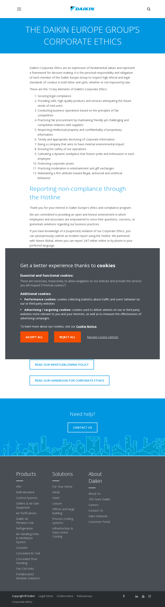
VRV (18, 486)
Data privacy (84, 596)
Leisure (57, 503)
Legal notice (46, 596)
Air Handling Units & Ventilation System (27, 538)
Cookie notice (65, 596)
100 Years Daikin (99, 499)
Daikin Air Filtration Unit (25, 521)
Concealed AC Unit (28, 553)
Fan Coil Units (25, 568)
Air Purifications (26, 513)
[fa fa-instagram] (149, 596)
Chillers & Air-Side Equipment (27, 505)
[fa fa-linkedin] (137, 596)
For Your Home (62, 486)
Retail (56, 492)
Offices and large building (63, 511)
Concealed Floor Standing (26, 561)
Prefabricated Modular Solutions (28, 576)
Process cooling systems (62, 521)
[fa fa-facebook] (124, 596)
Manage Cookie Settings (102, 337)
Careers (94, 505)
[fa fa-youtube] (143, 596)
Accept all (34, 337)
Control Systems (27, 498)
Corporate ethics (22, 602)
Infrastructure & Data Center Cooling (62, 532)
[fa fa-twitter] (130, 596)
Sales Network (98, 516)
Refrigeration (24, 528)
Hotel (55, 498)
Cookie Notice (86, 326)
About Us (95, 493)
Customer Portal (99, 522)
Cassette (22, 548)
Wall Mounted (25, 492)
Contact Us (96, 510)
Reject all (67, 337)
